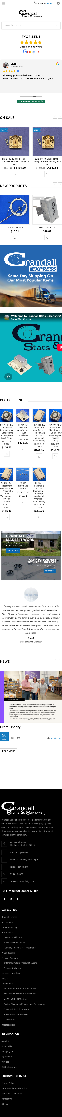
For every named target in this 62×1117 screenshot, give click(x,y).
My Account (7, 1056)
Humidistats (7, 932)
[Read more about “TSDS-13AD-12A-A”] (47, 237)
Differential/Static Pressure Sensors (20, 963)
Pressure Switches (12, 968)
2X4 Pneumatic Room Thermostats (20, 994)
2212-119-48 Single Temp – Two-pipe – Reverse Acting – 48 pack (14, 161)
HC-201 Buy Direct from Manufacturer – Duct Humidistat (23, 430)
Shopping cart (7, 1051)
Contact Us (6, 1046)
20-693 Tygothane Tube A (23, 486)
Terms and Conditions (11, 1093)
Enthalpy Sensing (9, 927)
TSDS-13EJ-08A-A (15, 227)
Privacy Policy (7, 1083)
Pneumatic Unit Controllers (16, 1014)
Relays (4, 978)
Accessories (7, 922)
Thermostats (7, 984)
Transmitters (9, 1020)
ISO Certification (9, 1067)
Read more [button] (8, 89)
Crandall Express (9, 917)
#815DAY (7, 717)
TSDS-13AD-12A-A (47, 227)
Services (5, 1062)
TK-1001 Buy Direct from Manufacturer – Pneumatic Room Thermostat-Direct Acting (39, 433)
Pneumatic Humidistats (14, 942)
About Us (5, 1041)
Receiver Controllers (10, 973)
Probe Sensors (8, 953)
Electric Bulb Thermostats (15, 999)
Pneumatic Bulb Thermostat (17, 1009)
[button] (15, 174)
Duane (31, 638)
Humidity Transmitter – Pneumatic (19, 948)
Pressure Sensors (9, 958)
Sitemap (5, 1104)
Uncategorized (8, 1025)
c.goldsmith (56, 727)
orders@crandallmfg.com (22, 881)
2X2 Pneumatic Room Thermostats (20, 988)
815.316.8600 (16, 874)
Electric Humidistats (13, 937)
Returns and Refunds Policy (14, 1088)
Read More (8, 740)
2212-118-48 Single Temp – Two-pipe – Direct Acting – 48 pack (47, 161)
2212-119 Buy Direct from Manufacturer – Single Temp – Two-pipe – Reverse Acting (55, 433)
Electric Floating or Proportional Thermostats (24, 1004)
